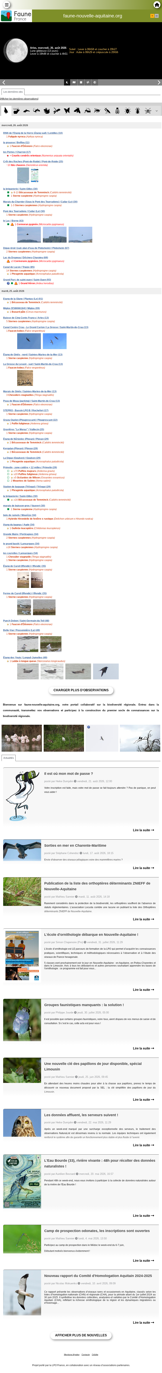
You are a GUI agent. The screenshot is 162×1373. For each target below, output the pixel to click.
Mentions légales (71, 1354)
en (157, 16)
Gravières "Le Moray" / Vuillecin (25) (23, 429)
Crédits (95, 1354)
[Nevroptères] (148, 111)
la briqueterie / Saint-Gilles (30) (20, 189)
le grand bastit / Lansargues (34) (21, 543)
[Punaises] (128, 111)
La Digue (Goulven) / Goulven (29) (21, 458)
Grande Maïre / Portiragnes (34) (20, 534)
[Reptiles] (37, 111)
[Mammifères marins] (27, 111)
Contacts (86, 1354)
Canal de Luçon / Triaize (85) (19, 267)
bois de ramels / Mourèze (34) (19, 515)
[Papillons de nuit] (77, 111)
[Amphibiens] (47, 111)
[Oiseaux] (6, 111)
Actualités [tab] (8, 758)
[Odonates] (57, 111)
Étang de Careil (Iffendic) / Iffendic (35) (24, 566)
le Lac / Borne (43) (13, 220)
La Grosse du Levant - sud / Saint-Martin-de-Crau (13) (33, 364)
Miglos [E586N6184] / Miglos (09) (21, 308)
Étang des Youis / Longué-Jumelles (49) (25, 657)
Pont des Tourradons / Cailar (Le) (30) (24, 211)
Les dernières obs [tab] (13, 91)
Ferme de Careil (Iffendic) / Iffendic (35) (25, 593)
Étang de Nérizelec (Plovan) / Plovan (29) (26, 439)
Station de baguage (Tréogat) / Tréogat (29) (27, 486)
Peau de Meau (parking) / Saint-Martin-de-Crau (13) (31, 401)
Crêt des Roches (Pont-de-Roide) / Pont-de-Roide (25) (33, 161)
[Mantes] (107, 111)
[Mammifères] (16, 111)
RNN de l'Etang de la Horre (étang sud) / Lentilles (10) (33, 133)
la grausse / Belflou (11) (16, 142)
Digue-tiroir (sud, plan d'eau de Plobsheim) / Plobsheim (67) (36, 248)
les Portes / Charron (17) (17, 152)
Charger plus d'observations (81, 690)
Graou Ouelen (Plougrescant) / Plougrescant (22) (30, 420)
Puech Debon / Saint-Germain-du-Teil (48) (26, 620)
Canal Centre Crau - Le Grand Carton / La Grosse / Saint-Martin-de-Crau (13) (45, 327)
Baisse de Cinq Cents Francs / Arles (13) (26, 317)
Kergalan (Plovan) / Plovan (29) (20, 448)
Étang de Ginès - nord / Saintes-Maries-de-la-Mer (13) (32, 354)
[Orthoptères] (87, 111)
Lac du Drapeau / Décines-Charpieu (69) (25, 257)
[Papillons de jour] (67, 111)
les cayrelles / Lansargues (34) (20, 553)
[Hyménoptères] (97, 111)
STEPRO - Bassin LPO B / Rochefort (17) (25, 410)
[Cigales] (117, 111)
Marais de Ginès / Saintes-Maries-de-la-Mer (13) (30, 391)
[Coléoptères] (138, 111)
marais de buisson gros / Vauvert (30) (24, 505)
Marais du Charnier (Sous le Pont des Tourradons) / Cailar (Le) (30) (40, 201)
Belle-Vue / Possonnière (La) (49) (21, 630)
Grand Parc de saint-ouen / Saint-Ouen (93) (27, 279)
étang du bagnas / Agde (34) (18, 524)
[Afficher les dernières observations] (19, 98)
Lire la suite (142, 830)
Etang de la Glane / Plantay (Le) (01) (23, 298)
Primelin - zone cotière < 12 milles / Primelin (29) (30, 467)
